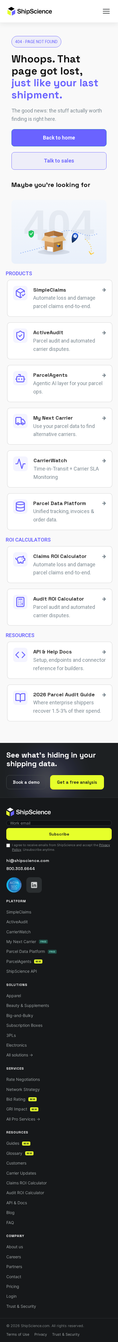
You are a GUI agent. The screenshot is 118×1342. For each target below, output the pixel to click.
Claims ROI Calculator (26, 1182)
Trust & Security (21, 1306)
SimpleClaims (18, 911)
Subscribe (59, 834)
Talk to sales (59, 161)
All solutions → (19, 1054)
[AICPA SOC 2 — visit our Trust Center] (14, 885)
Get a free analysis (77, 782)
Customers (16, 1163)
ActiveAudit (17, 921)
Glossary (19, 1153)
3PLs (11, 1035)
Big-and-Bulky (19, 1015)
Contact (13, 1276)
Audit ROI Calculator (25, 1192)
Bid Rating (20, 1099)
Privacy (40, 1334)
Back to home (59, 138)
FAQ (10, 1222)
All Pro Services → (23, 1119)
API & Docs (16, 1202)
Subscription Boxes (24, 1025)
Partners (14, 1266)
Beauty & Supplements (27, 1005)
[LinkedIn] (34, 885)
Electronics (16, 1045)
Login (11, 1296)
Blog (10, 1212)
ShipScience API (21, 971)
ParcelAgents (23, 961)
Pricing (12, 1286)
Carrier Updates (21, 1173)
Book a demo (26, 782)
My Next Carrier (26, 941)
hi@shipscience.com (27, 860)
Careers (13, 1256)
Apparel (13, 995)
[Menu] (106, 11)
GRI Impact (21, 1108)
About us (14, 1246)
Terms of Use (17, 1334)
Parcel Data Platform (30, 951)
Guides (17, 1143)
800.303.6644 (20, 868)
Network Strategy (23, 1089)
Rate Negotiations (23, 1079)
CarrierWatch (18, 931)
